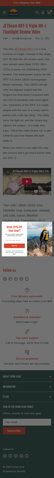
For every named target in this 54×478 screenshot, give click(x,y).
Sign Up (14, 245)
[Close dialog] (50, 223)
